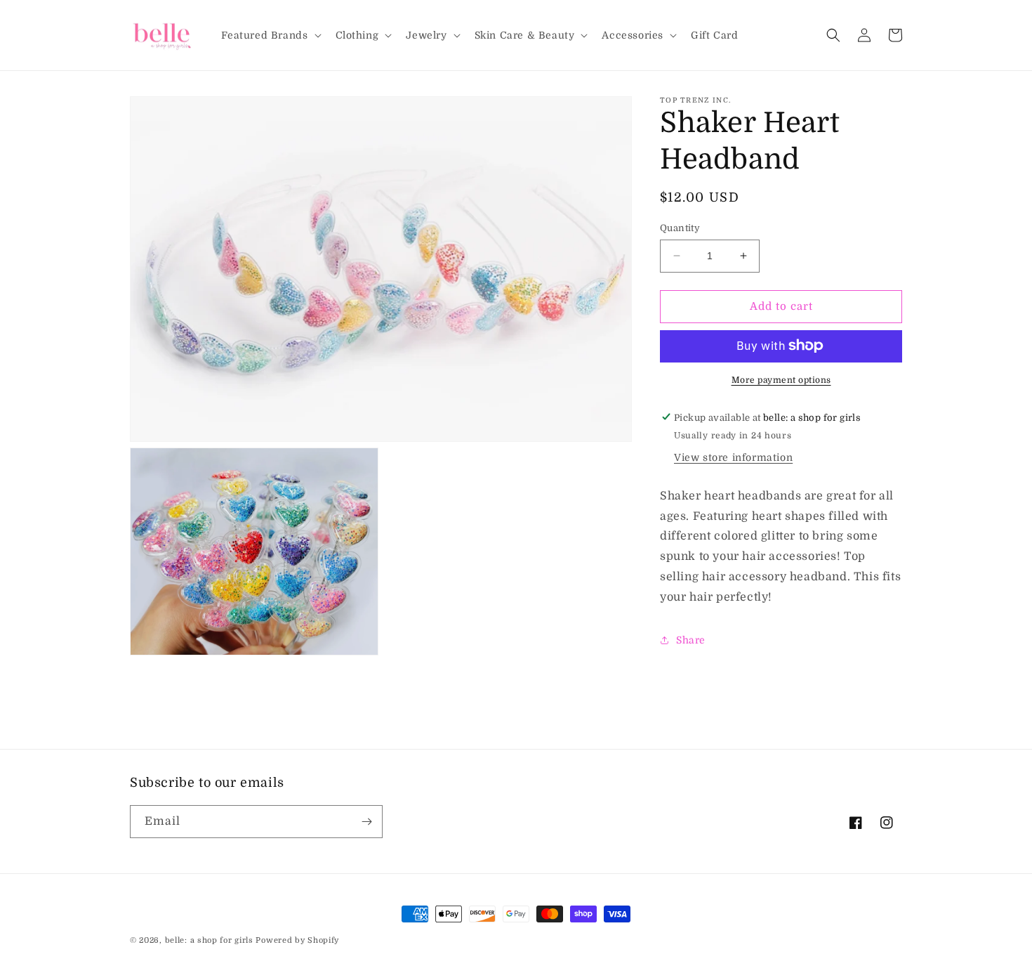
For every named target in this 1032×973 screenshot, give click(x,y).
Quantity (680, 228)
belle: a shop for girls (209, 940)
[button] (270, 35)
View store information (733, 456)
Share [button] (691, 639)
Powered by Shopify (297, 940)
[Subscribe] (366, 821)
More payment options (781, 379)
